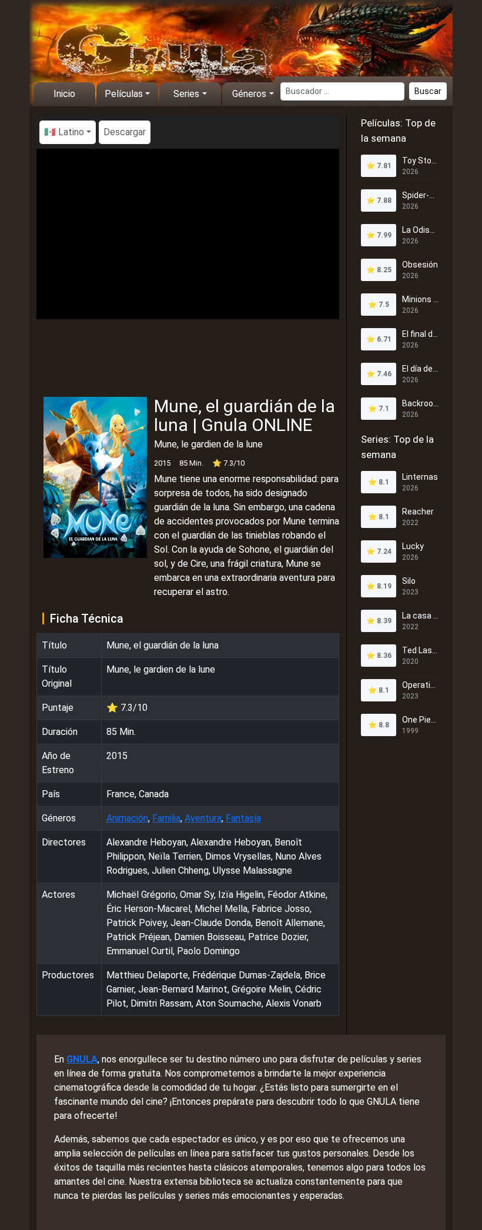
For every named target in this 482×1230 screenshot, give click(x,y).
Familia (166, 818)
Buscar (427, 91)
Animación (127, 818)
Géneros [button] (249, 93)
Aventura (203, 818)
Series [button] (186, 93)
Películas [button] (124, 93)
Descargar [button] (124, 132)
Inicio (64, 93)
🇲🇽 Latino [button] (64, 132)
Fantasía (243, 818)
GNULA (82, 1059)
